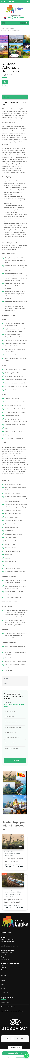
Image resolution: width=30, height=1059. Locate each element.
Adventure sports (9, 851)
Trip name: (8, 702)
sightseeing (16, 894)
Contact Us (4, 992)
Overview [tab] (7, 97)
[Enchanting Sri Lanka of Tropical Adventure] (13, 841)
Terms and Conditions (8, 1007)
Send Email (15, 760)
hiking (19, 853)
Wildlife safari (9, 856)
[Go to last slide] (2, 46)
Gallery (15, 55)
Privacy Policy (5, 1003)
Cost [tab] (5, 683)
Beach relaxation (10, 853)
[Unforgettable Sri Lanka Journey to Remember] (13, 880)
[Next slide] (27, 46)
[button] (26, 1055)
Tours (3, 988)
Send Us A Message (21, 1057)
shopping (8, 894)
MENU (23, 23)
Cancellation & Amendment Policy (12, 1011)
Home (3, 980)
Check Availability (15, 1053)
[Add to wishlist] (22, 836)
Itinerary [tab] (6, 678)
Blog (2, 984)
